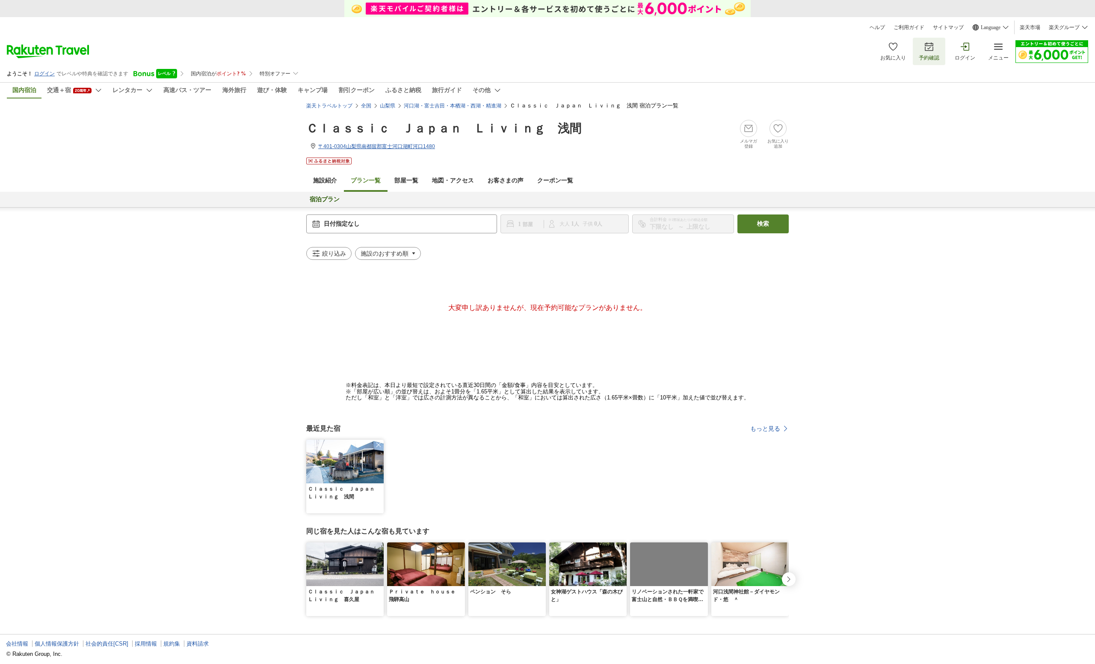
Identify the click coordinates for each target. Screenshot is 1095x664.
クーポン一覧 (555, 180)
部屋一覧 (406, 180)
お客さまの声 (506, 180)
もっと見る (765, 428)
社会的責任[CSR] (107, 643)
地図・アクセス (453, 180)
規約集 (171, 643)
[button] (378, 445)
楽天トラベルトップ (329, 106)
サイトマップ (948, 27)
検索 (763, 223)
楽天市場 (1030, 27)
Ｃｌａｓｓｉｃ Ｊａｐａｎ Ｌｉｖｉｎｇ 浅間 (444, 128)
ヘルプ (877, 27)
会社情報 (17, 643)
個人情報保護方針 (57, 643)
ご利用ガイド (909, 27)
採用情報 (146, 643)
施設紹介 (325, 180)
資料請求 (197, 643)
